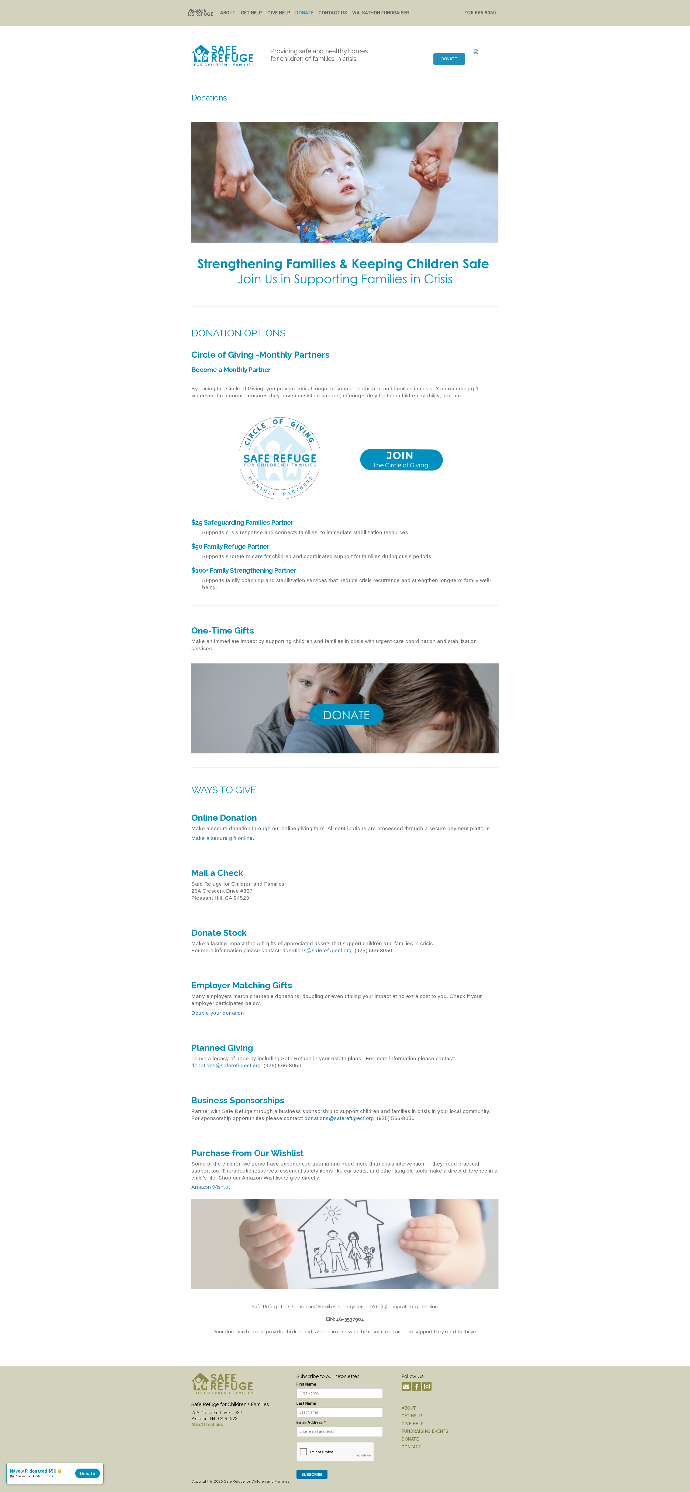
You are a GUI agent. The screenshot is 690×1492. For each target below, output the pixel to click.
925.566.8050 (480, 12)
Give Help (278, 12)
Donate (304, 12)
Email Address (311, 1422)
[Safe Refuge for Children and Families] (483, 59)
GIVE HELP (413, 1423)
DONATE (410, 1439)
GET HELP (412, 1415)
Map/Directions (207, 1424)
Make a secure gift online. (222, 838)
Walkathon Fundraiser (380, 12)
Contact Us (333, 12)
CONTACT (411, 1446)
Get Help (251, 12)
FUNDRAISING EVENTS (425, 1431)
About (228, 12)
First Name (306, 1384)
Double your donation (217, 1013)
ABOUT (409, 1408)
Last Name (306, 1403)
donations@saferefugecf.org (317, 950)
